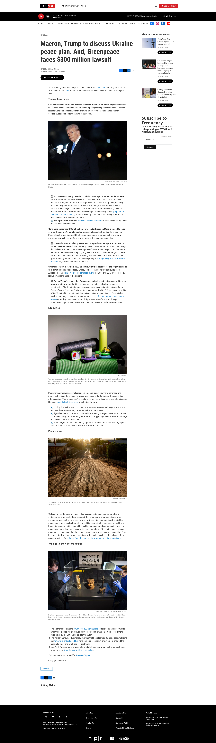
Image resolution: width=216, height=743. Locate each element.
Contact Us (90, 723)
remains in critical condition (66, 641)
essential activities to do (67, 402)
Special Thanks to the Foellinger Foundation (157, 718)
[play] (41, 16)
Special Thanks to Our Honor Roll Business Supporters (157, 724)
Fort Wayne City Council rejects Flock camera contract (166, 41)
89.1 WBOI (73, 724)
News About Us (91, 718)
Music (50, 23)
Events (88, 728)
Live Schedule (121, 713)
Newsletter (63, 23)
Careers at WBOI (122, 723)
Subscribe (100, 87)
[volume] (48, 16)
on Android (61, 728)
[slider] (51, 16)
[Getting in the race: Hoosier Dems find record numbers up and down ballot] (149, 93)
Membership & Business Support (86, 23)
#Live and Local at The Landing (133, 23)
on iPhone (54, 728)
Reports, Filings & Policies (125, 728)
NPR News (44, 35)
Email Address (149, 139)
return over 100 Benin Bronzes (87, 629)
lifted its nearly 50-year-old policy (78, 650)
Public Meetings (151, 713)
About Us (110, 23)
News (40, 23)
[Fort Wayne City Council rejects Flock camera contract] (149, 43)
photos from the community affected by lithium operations (94, 538)
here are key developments (90, 220)
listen (67, 90)
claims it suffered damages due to (79, 273)
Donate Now (170, 6)
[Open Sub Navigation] (45, 23)
